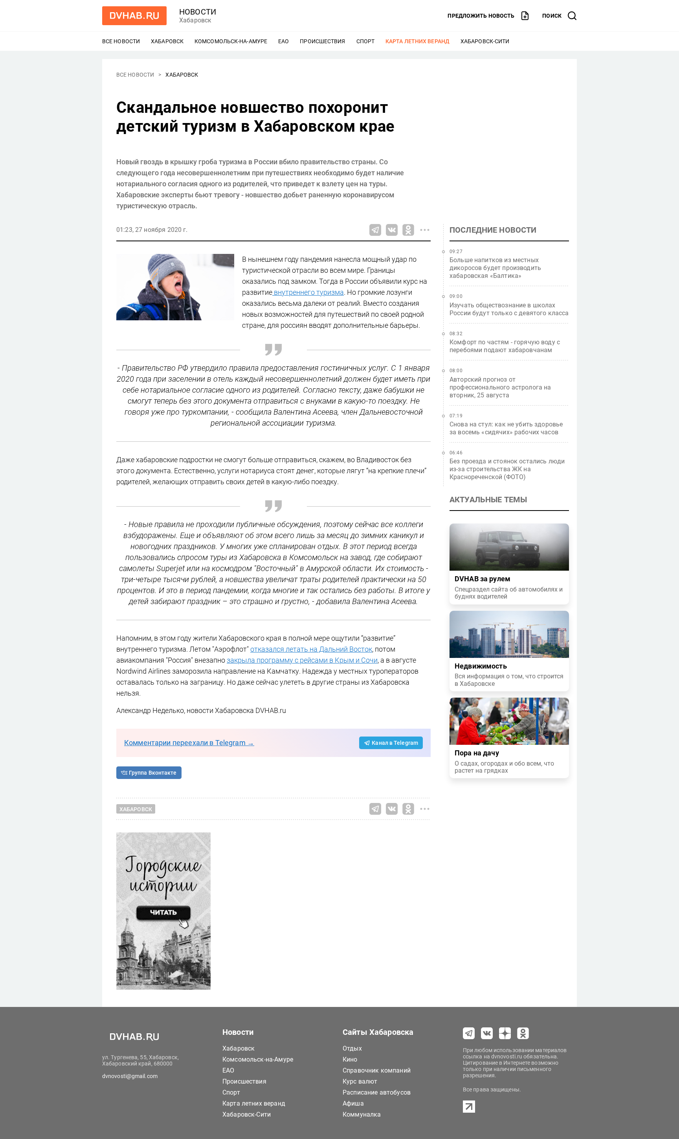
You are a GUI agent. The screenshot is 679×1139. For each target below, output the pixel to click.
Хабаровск (167, 41)
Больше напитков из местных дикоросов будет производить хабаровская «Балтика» (495, 267)
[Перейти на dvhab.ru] (134, 15)
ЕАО (283, 41)
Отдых (352, 1048)
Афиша (353, 1103)
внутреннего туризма (308, 292)
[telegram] (469, 1033)
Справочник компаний (377, 1070)
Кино (350, 1059)
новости (197, 12)
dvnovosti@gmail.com (130, 1076)
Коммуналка (362, 1114)
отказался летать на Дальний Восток (311, 649)
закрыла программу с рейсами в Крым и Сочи (302, 660)
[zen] (505, 1033)
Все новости (121, 41)
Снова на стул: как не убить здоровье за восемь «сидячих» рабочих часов (506, 428)
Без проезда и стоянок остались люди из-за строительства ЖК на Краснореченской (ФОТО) (507, 469)
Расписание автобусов (377, 1092)
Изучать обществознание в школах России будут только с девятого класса (509, 309)
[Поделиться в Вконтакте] (392, 230)
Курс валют (360, 1081)
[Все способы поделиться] (425, 230)
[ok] (523, 1033)
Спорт (365, 41)
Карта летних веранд (417, 41)
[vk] (487, 1033)
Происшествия (322, 41)
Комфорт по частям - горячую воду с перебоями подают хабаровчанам (505, 346)
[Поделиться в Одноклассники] (408, 230)
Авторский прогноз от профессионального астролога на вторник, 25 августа (500, 387)
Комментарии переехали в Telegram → (189, 743)
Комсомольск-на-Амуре (231, 41)
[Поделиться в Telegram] (375, 230)
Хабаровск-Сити (485, 41)
